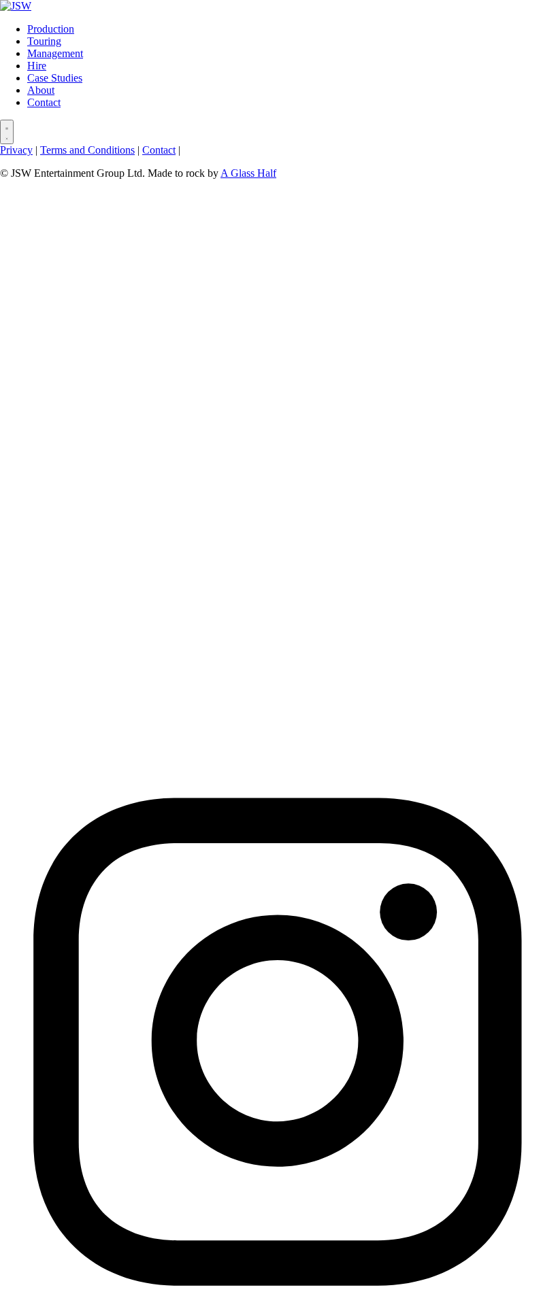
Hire (36, 65)
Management (55, 53)
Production (50, 29)
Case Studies (54, 78)
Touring (44, 41)
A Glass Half (248, 173)
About (40, 90)
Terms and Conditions (87, 150)
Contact (44, 102)
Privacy (16, 150)
